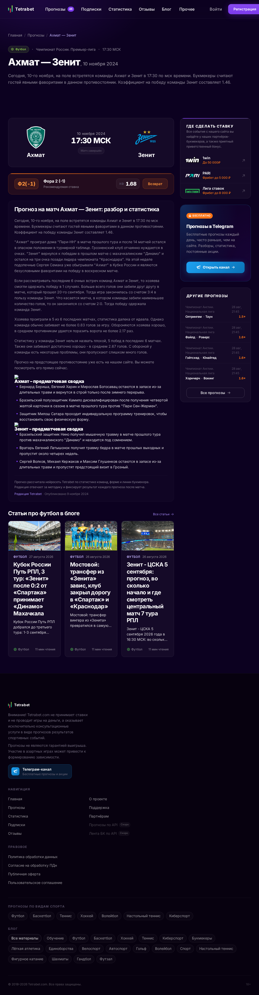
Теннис (66, 916)
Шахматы (60, 959)
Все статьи (161, 514)
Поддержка (99, 807)
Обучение (55, 938)
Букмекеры (202, 938)
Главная (15, 35)
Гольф (141, 948)
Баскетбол (42, 916)
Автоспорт (118, 948)
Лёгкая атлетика (25, 948)
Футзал (106, 959)
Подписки (91, 9)
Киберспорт (179, 916)
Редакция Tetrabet (28, 494)
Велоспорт (91, 948)
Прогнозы (59, 9)
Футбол (17, 916)
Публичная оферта (24, 874)
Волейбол (110, 916)
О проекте (98, 799)
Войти (216, 9)
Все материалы (24, 938)
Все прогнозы (213, 392)
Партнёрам (99, 816)
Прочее (187, 9)
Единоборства (61, 948)
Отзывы (147, 9)
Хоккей (86, 916)
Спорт (185, 948)
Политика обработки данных (33, 857)
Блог (166, 9)
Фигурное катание (27, 959)
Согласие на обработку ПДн (32, 865)
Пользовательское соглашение (35, 882)
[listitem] (215, 160)
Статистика (120, 9)
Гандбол (84, 959)
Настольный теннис (144, 916)
